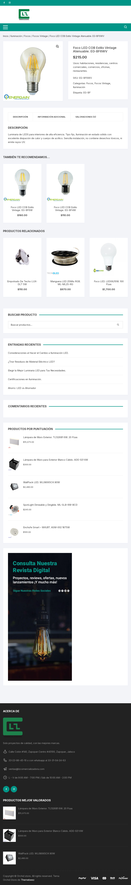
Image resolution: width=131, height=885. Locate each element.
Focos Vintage (40, 36)
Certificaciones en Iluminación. (25, 379)
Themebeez (27, 879)
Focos (27, 36)
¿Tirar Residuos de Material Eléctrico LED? (31, 361)
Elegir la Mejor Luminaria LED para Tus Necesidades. (37, 370)
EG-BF (87, 92)
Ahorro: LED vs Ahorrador (22, 388)
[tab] (20, 117)
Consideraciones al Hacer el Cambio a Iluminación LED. (38, 352)
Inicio (5, 36)
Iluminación (16, 36)
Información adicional (52, 116)
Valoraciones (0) (85, 116)
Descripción (20, 116)
